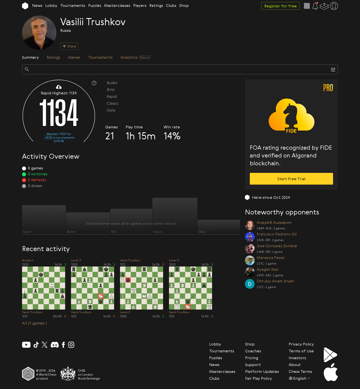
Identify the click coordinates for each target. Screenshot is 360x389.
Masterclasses (117, 5)
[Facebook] (63, 345)
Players (139, 5)
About (295, 364)
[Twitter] (45, 345)
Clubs (171, 5)
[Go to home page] (25, 6)
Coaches (253, 351)
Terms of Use (301, 351)
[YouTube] (26, 345)
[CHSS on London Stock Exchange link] (68, 374)
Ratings (156, 5)
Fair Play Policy (258, 378)
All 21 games (33, 323)
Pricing (251, 357)
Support (253, 364)
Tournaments (72, 5)
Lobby (51, 5)
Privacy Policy (301, 344)
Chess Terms (300, 371)
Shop (184, 5)
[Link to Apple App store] (331, 372)
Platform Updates (262, 371)
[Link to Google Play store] (331, 354)
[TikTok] (36, 345)
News (37, 5)
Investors (297, 357)
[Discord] (55, 345)
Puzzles (94, 5)
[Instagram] (71, 345)
